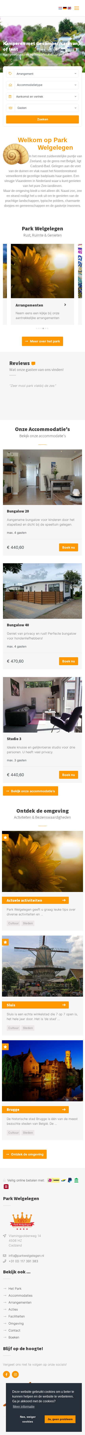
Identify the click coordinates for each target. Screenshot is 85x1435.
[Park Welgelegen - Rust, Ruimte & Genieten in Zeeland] (23, 8)
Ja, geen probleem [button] (60, 1419)
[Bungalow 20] (42, 477)
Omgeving (16, 1323)
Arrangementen (19, 1302)
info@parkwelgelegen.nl (26, 1256)
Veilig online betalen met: (26, 1180)
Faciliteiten (16, 1316)
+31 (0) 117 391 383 (23, 1261)
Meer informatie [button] (24, 1406)
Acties (13, 1309)
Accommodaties (20, 1295)
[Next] (78, 43)
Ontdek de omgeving (27, 1154)
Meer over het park (45, 341)
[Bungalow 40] (42, 591)
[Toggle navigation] (77, 8)
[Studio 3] (42, 705)
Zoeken (42, 119)
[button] (36, 328)
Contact (14, 1330)
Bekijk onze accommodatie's (33, 791)
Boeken (13, 1337)
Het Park (14, 1288)
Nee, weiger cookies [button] (28, 1419)
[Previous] (6, 43)
